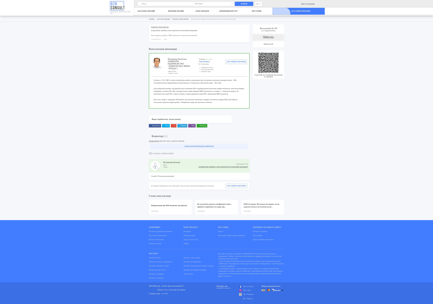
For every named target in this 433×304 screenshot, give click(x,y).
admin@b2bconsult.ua (223, 288)
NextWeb (165, 294)
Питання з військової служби (159, 266)
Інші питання (188, 274)
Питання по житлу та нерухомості (160, 262)
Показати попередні (199, 146)
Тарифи (186, 243)
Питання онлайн (176, 11)
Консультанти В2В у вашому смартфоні (231, 235)
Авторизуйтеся (154, 141)
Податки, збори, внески (160, 27)
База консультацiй (146, 11)
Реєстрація (187, 231)
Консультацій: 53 (204, 61)
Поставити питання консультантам (160, 231)
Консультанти (202, 11)
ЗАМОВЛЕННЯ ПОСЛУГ (228, 11)
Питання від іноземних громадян (195, 270)
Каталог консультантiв (156, 239)
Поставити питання (236, 62)
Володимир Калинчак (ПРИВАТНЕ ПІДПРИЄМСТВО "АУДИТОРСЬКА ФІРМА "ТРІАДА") (179, 64)
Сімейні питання (154, 258)
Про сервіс (257, 11)
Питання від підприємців (192, 262)
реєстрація (310, 4)
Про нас (221, 231)
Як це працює (257, 235)
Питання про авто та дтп (157, 270)
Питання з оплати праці (192, 258)
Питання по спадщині (156, 274)
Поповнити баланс (155, 243)
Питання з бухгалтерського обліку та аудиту (198, 266)
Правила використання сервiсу (263, 239)
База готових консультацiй (158, 235)
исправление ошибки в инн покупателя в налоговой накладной (223, 167)
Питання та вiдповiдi (260, 231)
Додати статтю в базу (191, 239)
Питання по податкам (156, 278)
